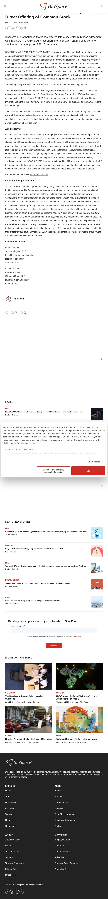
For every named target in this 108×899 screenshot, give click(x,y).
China (8, 597)
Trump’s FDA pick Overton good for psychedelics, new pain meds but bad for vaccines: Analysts (45, 566)
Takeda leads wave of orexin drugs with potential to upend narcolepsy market (37, 583)
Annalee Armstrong (12, 604)
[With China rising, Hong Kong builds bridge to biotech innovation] (97, 602)
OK (88, 471)
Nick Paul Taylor (11, 586)
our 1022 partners (19, 427)
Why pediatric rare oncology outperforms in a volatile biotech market (34, 549)
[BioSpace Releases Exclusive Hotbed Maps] (79, 719)
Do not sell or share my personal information (53, 471)
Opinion (9, 546)
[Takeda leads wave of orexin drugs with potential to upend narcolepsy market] (97, 585)
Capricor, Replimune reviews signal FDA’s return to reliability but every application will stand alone (46, 531)
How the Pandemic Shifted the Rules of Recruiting (28, 739)
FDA (7, 409)
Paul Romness (10, 552)
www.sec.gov (14, 106)
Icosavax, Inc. (59, 52)
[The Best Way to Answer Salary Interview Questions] (28, 676)
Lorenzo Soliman (32, 702)
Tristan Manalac (11, 535)
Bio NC (59, 736)
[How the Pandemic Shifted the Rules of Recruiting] (28, 719)
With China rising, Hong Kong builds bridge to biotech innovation (32, 600)
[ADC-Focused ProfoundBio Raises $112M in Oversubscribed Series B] (79, 676)
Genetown (10, 693)
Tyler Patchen (85, 702)
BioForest (61, 693)
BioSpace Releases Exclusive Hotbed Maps (76, 739)
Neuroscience (12, 580)
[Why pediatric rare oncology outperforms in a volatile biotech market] (97, 551)
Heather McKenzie (12, 415)
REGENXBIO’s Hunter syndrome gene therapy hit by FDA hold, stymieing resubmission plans (44, 412)
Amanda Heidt (34, 742)
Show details (94, 462)
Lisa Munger (82, 742)
